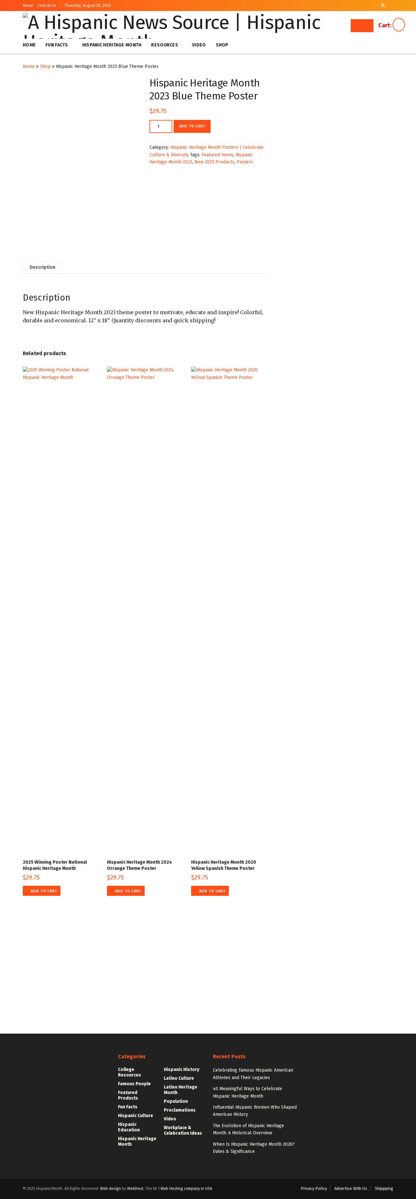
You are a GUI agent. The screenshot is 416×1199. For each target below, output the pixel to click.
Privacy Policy (314, 1188)
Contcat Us (46, 5)
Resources (164, 45)
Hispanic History (181, 1069)
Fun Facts (57, 45)
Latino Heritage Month (180, 1089)
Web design (110, 1188)
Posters (245, 162)
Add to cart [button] (44, 891)
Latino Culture (179, 1078)
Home (29, 45)
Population (176, 1101)
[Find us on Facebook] (374, 5)
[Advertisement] (208, 981)
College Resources (129, 1072)
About (28, 5)
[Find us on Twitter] (383, 5)
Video (199, 45)
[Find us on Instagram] (391, 5)
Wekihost (135, 1188)
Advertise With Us (350, 1188)
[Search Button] (362, 25)
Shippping (384, 1188)
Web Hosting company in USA (186, 1188)
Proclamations (180, 1110)
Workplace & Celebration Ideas (183, 1130)
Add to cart (192, 126)
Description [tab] (42, 267)
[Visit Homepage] (187, 26)
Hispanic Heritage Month (111, 45)
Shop (222, 45)
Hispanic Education (129, 1127)
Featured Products (128, 1095)
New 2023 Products (214, 162)
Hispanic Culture (135, 1115)
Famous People (134, 1084)
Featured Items (217, 155)
